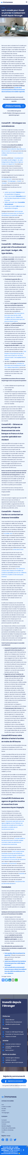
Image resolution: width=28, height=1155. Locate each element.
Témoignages (11, 181)
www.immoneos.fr (6, 179)
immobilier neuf (8, 533)
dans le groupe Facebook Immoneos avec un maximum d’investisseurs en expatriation (12, 213)
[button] (25, 2)
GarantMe (4, 863)
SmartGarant (13, 863)
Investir (3, 7)
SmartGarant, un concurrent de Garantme (13, 859)
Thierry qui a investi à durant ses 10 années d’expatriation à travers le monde (15, 198)
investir (19, 181)
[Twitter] (15, 1139)
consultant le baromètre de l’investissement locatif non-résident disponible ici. (14, 365)
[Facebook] (2, 1139)
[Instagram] (11, 1139)
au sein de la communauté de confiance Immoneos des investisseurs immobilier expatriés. (13, 90)
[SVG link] (7, 2)
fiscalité (4, 183)
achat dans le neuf (18, 549)
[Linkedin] (7, 1139)
